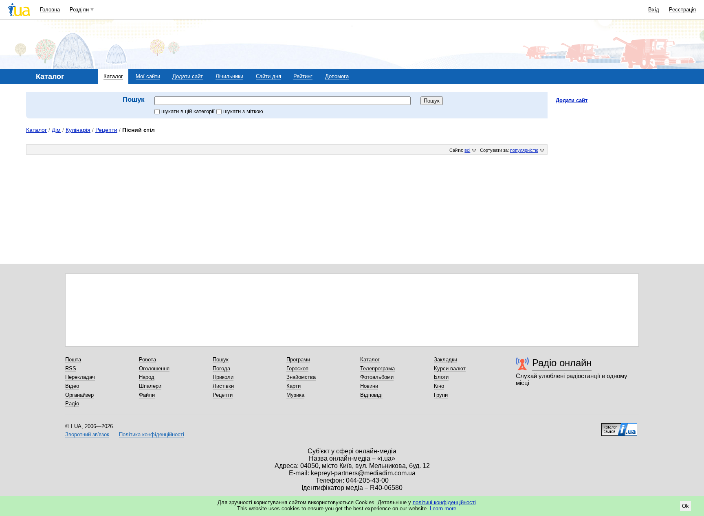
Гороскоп (297, 368)
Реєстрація (682, 10)
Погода (221, 368)
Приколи (223, 377)
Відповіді (371, 395)
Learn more (443, 508)
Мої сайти (148, 76)
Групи (441, 395)
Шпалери (150, 386)
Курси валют (450, 368)
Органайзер (79, 395)
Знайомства (301, 377)
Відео (72, 386)
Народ (146, 377)
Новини (369, 386)
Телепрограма (377, 368)
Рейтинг (302, 76)
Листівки (223, 386)
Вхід (653, 10)
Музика (295, 395)
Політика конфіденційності (151, 434)
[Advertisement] (617, 160)
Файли (147, 395)
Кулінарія (78, 130)
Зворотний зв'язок (87, 434)
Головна (50, 10)
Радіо (72, 403)
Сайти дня (268, 76)
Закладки (445, 359)
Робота (147, 359)
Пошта (73, 359)
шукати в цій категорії (188, 111)
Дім (56, 130)
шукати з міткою (243, 111)
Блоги (441, 377)
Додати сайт (187, 76)
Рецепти (106, 130)
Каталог (113, 76)
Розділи (79, 10)
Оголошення (154, 368)
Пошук (221, 359)
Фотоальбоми (377, 377)
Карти (293, 386)
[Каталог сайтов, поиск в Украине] (619, 426)
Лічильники (229, 76)
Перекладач (80, 377)
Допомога (337, 76)
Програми (298, 359)
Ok (685, 506)
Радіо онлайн (562, 362)
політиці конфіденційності (444, 502)
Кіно (439, 386)
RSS (70, 368)
